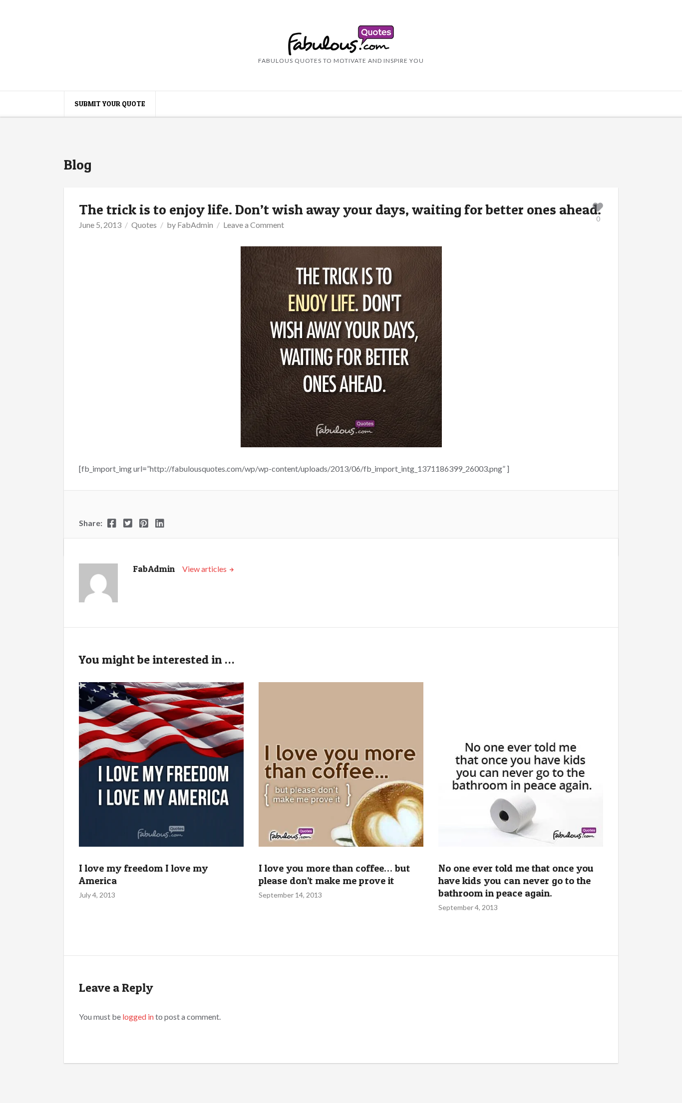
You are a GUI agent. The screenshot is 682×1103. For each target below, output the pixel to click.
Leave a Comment (253, 224)
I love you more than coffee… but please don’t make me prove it (334, 874)
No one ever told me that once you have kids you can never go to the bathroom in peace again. (516, 880)
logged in (138, 1016)
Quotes (144, 224)
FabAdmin (195, 224)
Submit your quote (109, 103)
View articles (205, 568)
